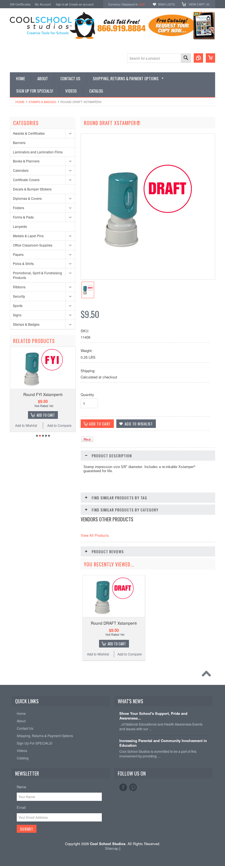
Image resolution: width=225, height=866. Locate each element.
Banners (19, 142)
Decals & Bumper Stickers (32, 189)
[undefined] (147, 252)
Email (21, 807)
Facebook (123, 787)
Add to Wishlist (73, 425)
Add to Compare (41, 425)
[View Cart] (210, 58)
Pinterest (133, 787)
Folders (18, 207)
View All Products (95, 535)
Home (19, 101)
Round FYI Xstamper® (24, 394)
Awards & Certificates (29, 133)
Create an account (81, 4)
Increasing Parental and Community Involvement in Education (163, 743)
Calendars (21, 170)
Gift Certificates (20, 4)
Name (21, 786)
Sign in (60, 4)
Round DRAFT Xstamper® (114, 623)
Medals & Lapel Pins (28, 235)
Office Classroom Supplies (32, 245)
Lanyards (20, 226)
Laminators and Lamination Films (38, 152)
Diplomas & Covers (27, 198)
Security (19, 296)
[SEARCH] (186, 58)
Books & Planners (26, 161)
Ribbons (19, 286)
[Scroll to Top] (208, 675)
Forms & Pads (23, 217)
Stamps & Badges (42, 101)
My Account (43, 4)
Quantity (87, 394)
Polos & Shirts (23, 263)
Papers (18, 254)
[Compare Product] (198, 58)
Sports (17, 305)
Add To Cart (27, 415)
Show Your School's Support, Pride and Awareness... (153, 716)
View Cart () (199, 4)
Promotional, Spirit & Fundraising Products (37, 275)
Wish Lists (166, 4)
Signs (17, 314)
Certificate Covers (26, 179)
